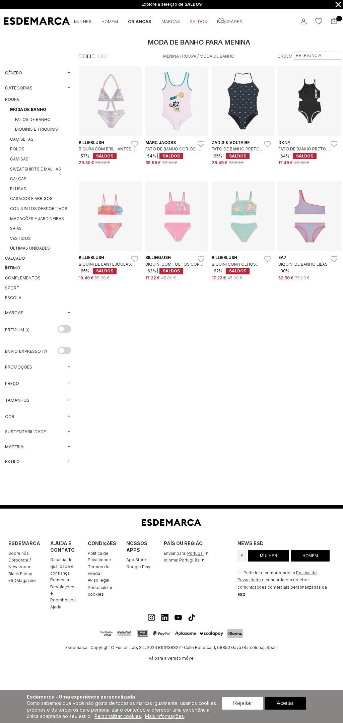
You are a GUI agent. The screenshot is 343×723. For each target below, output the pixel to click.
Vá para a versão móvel (172, 658)
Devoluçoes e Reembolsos (63, 593)
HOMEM (310, 555)
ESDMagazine (22, 580)
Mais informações (164, 716)
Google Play (138, 566)
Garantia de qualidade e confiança (62, 566)
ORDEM (284, 56)
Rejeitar (242, 703)
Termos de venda (99, 570)
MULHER (268, 555)
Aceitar (285, 703)
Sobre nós (18, 553)
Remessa (59, 579)
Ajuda (55, 606)
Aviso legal (98, 580)
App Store (136, 559)
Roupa (189, 56)
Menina (171, 56)
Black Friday (20, 573)
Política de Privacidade (99, 557)
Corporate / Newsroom (19, 563)
